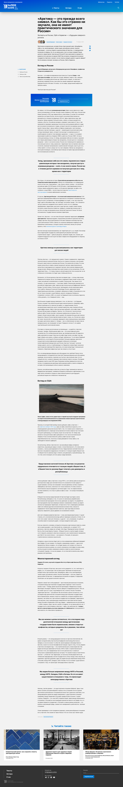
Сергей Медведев (51, 42)
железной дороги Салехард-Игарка (56, 226)
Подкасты (109, 2)
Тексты (56, 8)
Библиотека (101, 2)
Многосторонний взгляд (25, 76)
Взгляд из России (23, 72)
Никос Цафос (59, 42)
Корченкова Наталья (48, 716)
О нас (80, 8)
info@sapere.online (51, 772)
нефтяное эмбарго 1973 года (48, 427)
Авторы (68, 8)
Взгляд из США (23, 74)
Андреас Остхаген (68, 42)
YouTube (117, 2)
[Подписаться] (63, 101)
